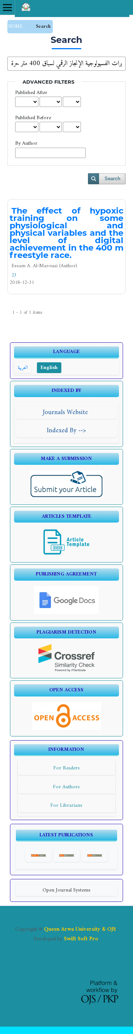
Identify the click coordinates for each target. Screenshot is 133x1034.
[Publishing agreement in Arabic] (66, 612)
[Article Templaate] (66, 554)
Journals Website (66, 412)
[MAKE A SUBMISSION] (66, 496)
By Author (26, 144)
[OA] (66, 728)
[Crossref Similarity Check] (66, 670)
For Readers (66, 768)
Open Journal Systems (66, 890)
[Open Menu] (7, 7)
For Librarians (66, 805)
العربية (23, 367)
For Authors (66, 787)
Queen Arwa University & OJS (80, 929)
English (49, 367)
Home (16, 26)
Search (112, 178)
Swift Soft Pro (81, 939)
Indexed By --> (66, 430)
